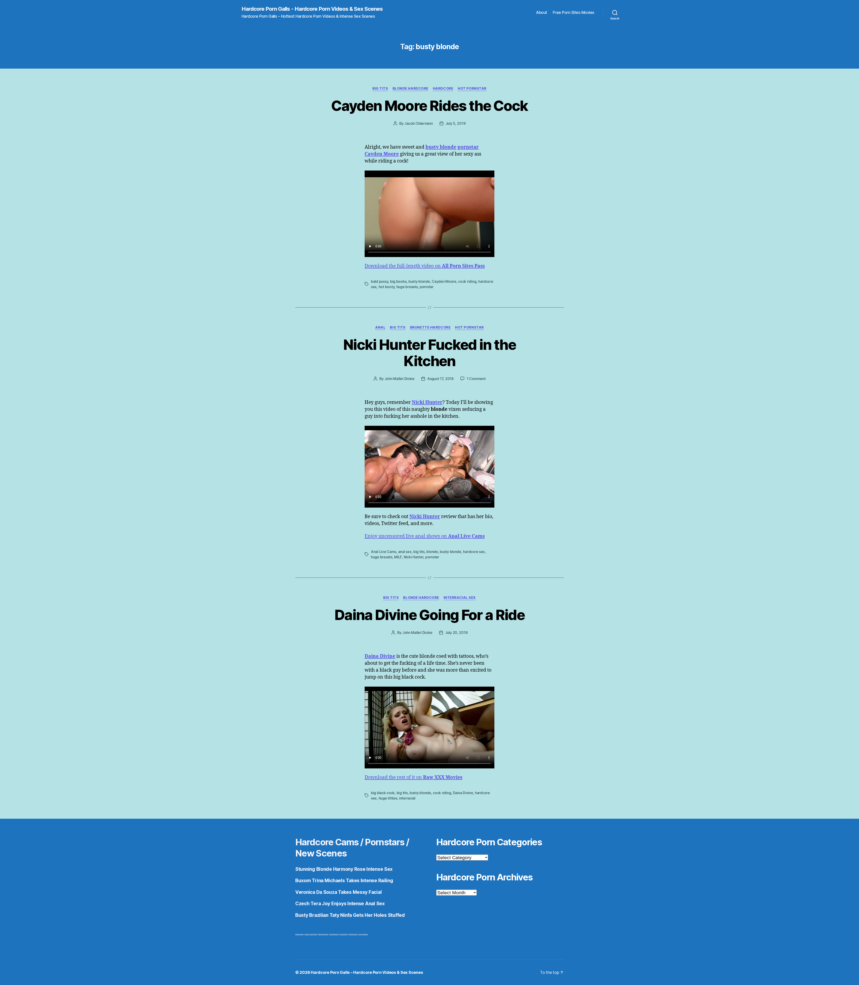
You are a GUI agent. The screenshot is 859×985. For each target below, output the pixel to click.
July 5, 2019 (456, 123)
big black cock (383, 793)
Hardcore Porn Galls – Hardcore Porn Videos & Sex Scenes (367, 972)
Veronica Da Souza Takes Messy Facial (338, 892)
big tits (419, 551)
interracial (407, 798)
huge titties (388, 798)
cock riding (467, 281)
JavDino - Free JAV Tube (310, 934)
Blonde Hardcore (410, 88)
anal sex (405, 551)
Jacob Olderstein (418, 123)
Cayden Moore (444, 281)
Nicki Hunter (413, 557)
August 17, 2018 (440, 378)
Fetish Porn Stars (353, 934)
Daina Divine (463, 793)
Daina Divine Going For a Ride (429, 614)
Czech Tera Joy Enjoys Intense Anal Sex (340, 903)
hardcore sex (474, 551)
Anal (380, 327)
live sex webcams (363, 934)
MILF (398, 557)
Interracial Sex (460, 598)
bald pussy (379, 281)
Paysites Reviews (333, 934)
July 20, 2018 (456, 632)
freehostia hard (299, 934)
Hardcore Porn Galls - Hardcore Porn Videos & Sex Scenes (312, 9)
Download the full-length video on (425, 266)
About (541, 12)
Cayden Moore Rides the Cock (429, 105)
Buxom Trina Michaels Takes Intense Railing (344, 880)
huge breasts (407, 287)
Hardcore (443, 88)
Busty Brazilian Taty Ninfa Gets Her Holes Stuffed (350, 915)
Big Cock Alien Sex (323, 934)
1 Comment (476, 378)
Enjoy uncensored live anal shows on (425, 536)
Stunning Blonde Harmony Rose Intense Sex (344, 869)
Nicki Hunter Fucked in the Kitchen (429, 352)
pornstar (427, 287)
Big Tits (380, 88)
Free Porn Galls (343, 934)
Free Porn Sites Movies (573, 12)
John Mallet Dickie (400, 378)
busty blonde (419, 281)
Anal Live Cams (383, 551)
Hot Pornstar (472, 88)
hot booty (387, 287)
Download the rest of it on (413, 777)
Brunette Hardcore (430, 327)
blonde (432, 551)
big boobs (398, 281)
